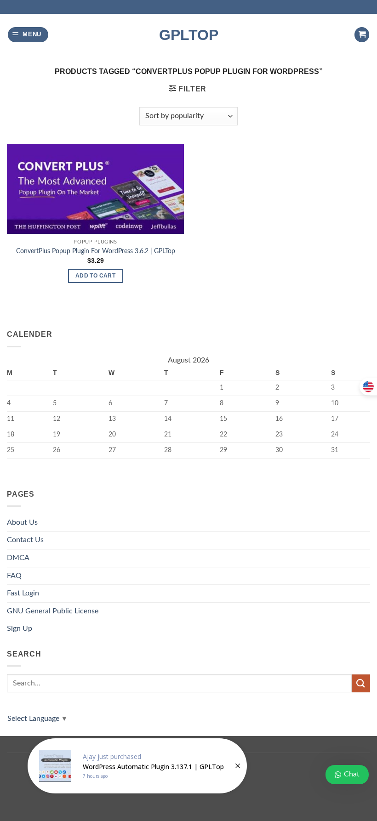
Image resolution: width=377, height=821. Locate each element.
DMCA (18, 557)
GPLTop (188, 35)
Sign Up (19, 628)
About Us (22, 522)
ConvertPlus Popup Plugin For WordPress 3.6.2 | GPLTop (95, 251)
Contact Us (25, 540)
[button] (28, 34)
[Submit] (361, 683)
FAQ (14, 575)
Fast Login (23, 593)
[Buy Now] (137, 765)
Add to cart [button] (95, 275)
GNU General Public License (52, 611)
